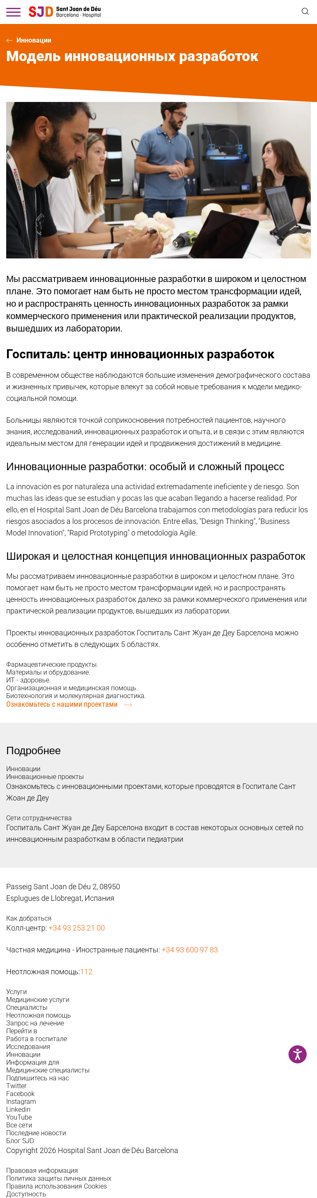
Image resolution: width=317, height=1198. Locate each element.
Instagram (21, 1102)
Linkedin (18, 1109)
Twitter (16, 1086)
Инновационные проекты (45, 777)
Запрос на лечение (35, 1023)
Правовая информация (42, 1170)
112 (86, 971)
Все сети (19, 1125)
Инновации (34, 40)
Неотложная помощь (38, 1015)
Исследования (28, 1047)
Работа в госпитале (36, 1039)
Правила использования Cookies (56, 1186)
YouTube (19, 1117)
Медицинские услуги (37, 1000)
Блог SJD (20, 1141)
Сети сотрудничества (39, 818)
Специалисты (26, 1007)
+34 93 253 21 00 (77, 927)
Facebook (20, 1094)
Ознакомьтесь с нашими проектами (62, 704)
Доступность (26, 1194)
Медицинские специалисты (48, 1070)
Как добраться (29, 918)
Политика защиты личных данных (58, 1178)
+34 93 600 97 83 (190, 949)
